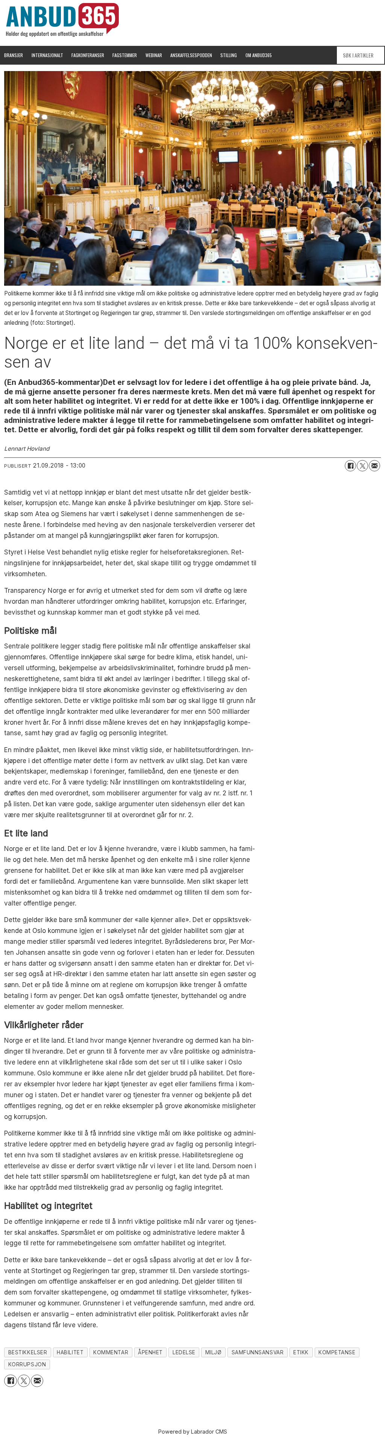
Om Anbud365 (259, 55)
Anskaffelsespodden (191, 55)
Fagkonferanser (87, 55)
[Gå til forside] (62, 20)
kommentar (110, 1352)
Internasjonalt (47, 55)
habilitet (70, 1352)
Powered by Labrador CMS (192, 1431)
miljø (213, 1352)
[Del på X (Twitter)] (362, 465)
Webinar (154, 55)
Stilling (228, 55)
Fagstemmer (124, 55)
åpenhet (150, 1352)
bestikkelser (27, 1352)
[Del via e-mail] (374, 465)
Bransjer (13, 55)
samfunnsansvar (258, 1352)
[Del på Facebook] (350, 465)
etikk (301, 1352)
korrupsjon (27, 1364)
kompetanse (336, 1352)
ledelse (184, 1352)
